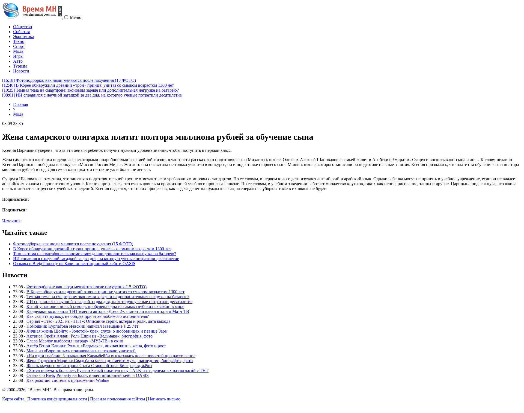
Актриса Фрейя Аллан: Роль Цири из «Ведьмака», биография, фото (89, 336)
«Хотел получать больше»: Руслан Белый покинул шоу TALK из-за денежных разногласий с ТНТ (117, 370)
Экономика (23, 36)
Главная (20, 104)
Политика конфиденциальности (57, 399)
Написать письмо (164, 399)
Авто (18, 61)
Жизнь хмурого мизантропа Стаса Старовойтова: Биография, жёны (89, 365)
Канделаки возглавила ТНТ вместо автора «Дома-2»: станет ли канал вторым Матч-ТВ (107, 311)
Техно (18, 41)
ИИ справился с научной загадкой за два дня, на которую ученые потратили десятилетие (92, 95)
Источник (11, 221)
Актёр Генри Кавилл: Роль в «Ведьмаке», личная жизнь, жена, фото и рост (96, 346)
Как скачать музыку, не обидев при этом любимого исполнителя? (87, 316)
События (21, 31)
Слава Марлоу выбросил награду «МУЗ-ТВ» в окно (74, 341)
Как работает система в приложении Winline (67, 380)
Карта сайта (13, 399)
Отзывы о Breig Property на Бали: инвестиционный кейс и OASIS (74, 263)
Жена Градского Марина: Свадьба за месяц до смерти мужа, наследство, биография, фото (109, 360)
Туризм (20, 66)
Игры (18, 56)
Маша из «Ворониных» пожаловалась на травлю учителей (81, 350)
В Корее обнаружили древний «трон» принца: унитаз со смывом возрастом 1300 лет (88, 85)
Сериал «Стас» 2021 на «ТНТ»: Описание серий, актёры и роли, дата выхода (98, 321)
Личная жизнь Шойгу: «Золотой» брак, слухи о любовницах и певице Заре (96, 331)
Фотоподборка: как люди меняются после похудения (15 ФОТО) (69, 80)
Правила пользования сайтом (117, 399)
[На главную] (32, 17)
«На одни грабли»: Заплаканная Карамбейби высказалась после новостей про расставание (110, 355)
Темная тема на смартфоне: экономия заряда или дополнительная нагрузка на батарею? (90, 90)
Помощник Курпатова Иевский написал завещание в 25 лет (82, 326)
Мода (18, 51)
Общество (22, 26)
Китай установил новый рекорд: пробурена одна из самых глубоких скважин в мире (105, 306)
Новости (21, 71)
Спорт (19, 46)
